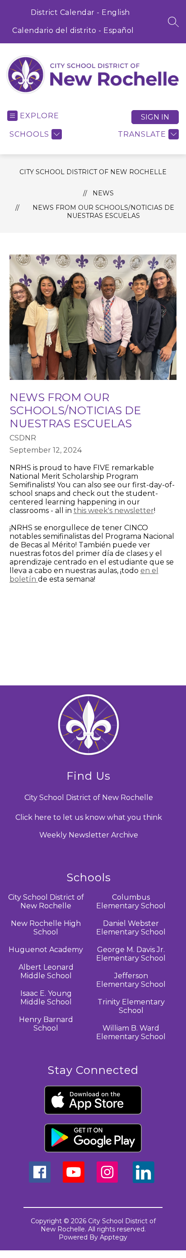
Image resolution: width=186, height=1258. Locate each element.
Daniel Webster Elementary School (131, 927)
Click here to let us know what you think (88, 817)
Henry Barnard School (46, 1023)
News (103, 193)
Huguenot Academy (46, 949)
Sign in (155, 117)
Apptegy (113, 1237)
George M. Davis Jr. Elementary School (131, 953)
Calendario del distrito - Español (73, 30)
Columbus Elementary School (131, 901)
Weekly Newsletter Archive (88, 835)
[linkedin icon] (143, 1180)
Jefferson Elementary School (131, 980)
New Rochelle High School (46, 927)
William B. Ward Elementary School (131, 1032)
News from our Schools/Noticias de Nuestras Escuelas (103, 212)
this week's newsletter (114, 510)
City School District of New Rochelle (93, 172)
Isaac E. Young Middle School (46, 997)
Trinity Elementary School (131, 1006)
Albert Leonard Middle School (46, 971)
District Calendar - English (80, 12)
